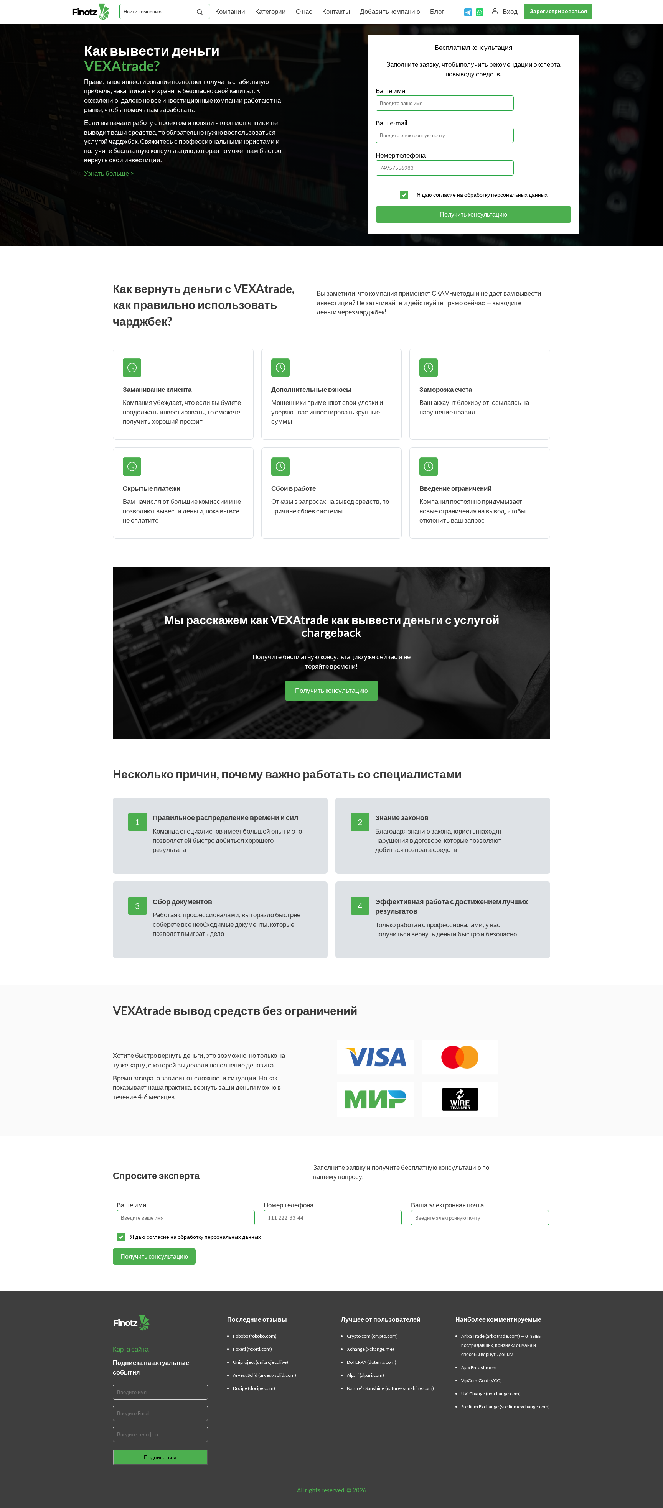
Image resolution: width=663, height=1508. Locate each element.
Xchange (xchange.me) (370, 1349)
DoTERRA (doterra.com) (371, 1362)
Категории (270, 11)
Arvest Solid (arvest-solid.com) (264, 1375)
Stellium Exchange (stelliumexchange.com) (505, 1406)
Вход (510, 11)
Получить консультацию (473, 214)
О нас (304, 11)
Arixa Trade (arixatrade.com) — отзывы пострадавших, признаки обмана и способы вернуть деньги (501, 1345)
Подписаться (160, 1457)
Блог (437, 11)
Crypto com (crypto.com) (372, 1336)
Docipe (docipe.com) (254, 1388)
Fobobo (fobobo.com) (255, 1336)
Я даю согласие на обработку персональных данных (482, 194)
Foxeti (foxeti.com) (252, 1349)
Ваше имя (390, 91)
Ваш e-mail (391, 123)
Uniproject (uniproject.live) (260, 1362)
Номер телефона (401, 155)
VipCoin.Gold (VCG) (481, 1380)
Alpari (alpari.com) (365, 1375)
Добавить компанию (390, 11)
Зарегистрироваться (558, 11)
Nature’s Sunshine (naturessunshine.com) (390, 1388)
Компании (230, 11)
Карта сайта (130, 1349)
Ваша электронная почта (447, 1205)
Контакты (336, 11)
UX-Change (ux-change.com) (491, 1393)
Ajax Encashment (479, 1367)
